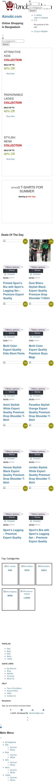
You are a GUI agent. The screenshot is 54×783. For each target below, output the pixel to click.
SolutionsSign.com (36, 713)
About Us (10, 678)
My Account (11, 668)
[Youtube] (21, 710)
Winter (12, 749)
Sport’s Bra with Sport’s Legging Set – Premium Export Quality (39, 535)
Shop (9, 671)
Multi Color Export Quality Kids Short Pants (14, 349)
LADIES (27, 597)
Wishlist (10, 673)
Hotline (39, 15)
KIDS (10, 570)
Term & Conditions (14, 688)
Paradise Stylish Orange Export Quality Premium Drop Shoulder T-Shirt (39, 412)
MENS (10, 595)
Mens (9, 656)
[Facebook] (11, 710)
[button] (9, 274)
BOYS (27, 570)
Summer (13, 747)
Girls (9, 653)
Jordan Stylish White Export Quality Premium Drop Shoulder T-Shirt (39, 474)
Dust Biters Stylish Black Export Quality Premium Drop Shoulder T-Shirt (39, 290)
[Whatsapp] (43, 710)
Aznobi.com (12, 16)
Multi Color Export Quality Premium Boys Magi (38, 351)
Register (44, 31)
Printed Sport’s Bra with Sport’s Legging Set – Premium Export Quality (13, 290)
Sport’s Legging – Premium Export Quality (13, 533)
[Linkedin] (33, 710)
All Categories (10, 742)
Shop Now (10, 73)
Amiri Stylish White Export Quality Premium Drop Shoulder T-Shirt (14, 412)
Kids (8, 648)
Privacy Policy (12, 690)
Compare (10, 676)
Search (33, 10)
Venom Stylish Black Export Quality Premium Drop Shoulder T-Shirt (14, 474)
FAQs (9, 693)
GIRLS (44, 570)
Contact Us (11, 696)
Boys (9, 651)
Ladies (9, 658)
